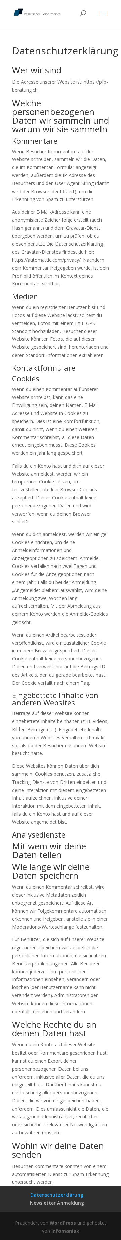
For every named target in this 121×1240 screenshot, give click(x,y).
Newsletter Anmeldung (57, 1203)
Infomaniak (65, 1231)
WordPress (63, 1223)
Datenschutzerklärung (56, 1195)
